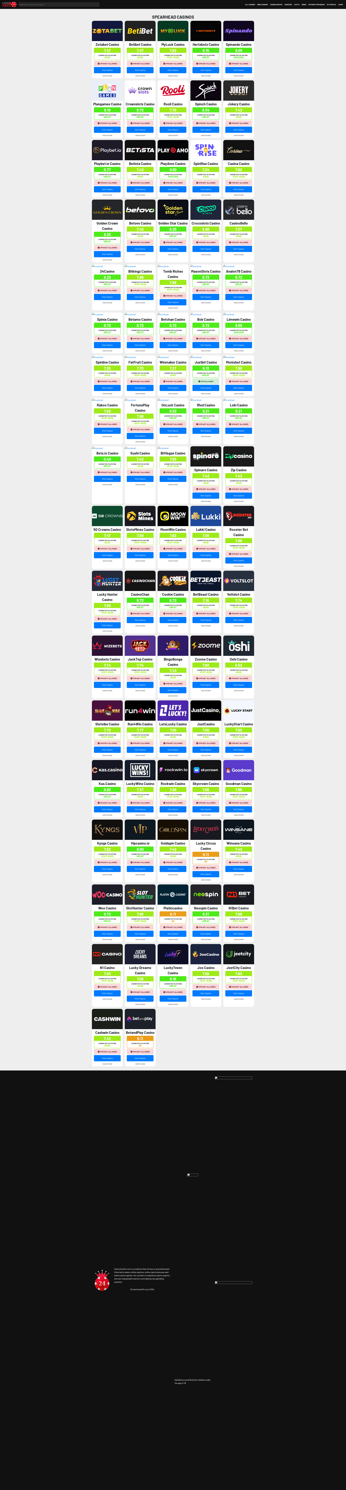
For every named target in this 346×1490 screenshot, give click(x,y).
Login (340, 4)
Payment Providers (316, 4)
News (304, 4)
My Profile (331, 4)
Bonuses (288, 4)
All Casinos (250, 4)
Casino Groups (276, 4)
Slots (297, 4)
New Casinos (262, 4)
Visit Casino (107, 70)
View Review (107, 76)
